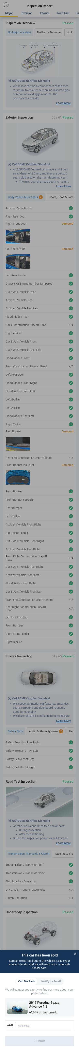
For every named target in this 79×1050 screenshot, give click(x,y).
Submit (39, 1041)
